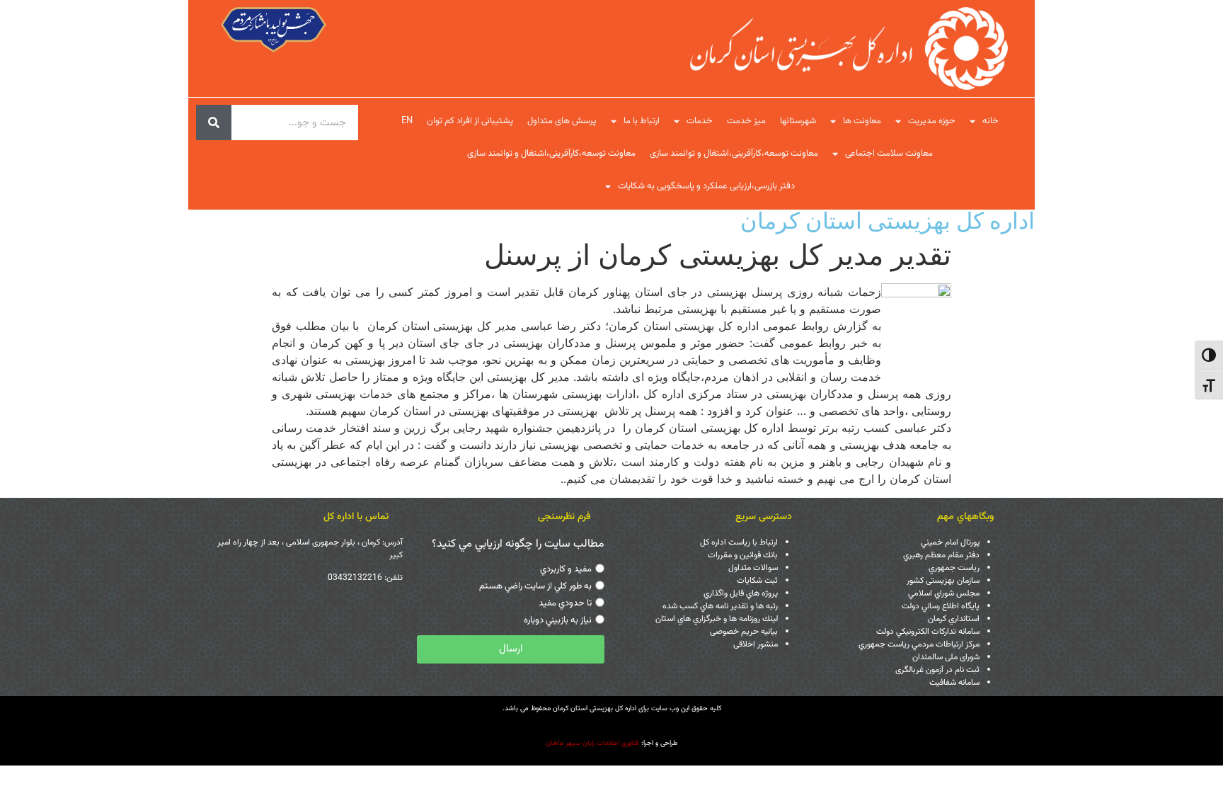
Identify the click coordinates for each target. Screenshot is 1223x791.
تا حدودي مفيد (565, 603)
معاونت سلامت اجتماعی (889, 154)
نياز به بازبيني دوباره (558, 620)
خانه (990, 121)
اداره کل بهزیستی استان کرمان (887, 220)
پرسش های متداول (562, 121)
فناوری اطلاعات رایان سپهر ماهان (592, 743)
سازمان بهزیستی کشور (943, 580)
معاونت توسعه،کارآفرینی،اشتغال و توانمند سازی (734, 154)
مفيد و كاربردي (566, 569)
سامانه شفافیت (954, 682)
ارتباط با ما (642, 121)
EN (407, 121)
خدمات (700, 121)
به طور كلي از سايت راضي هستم (535, 586)
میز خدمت (746, 121)
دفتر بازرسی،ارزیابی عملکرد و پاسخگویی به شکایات (706, 186)
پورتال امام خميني (950, 542)
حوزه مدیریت (931, 121)
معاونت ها (862, 121)
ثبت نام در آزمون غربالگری (937, 670)
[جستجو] (213, 122)
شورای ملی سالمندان (946, 657)
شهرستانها (798, 121)
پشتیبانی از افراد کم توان (470, 121)
